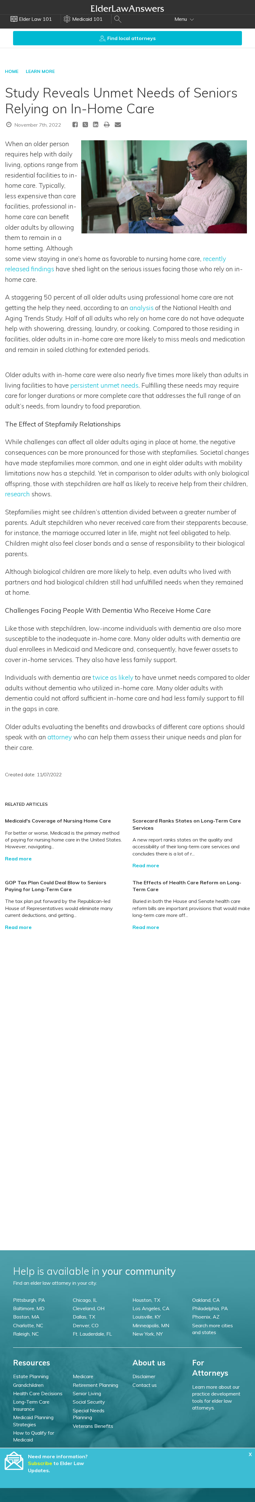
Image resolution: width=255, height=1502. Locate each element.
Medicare (83, 1376)
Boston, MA (26, 1317)
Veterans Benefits (93, 1426)
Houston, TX (146, 1300)
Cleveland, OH (88, 1308)
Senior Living (87, 1393)
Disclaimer (143, 1376)
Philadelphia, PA (210, 1308)
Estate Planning (31, 1376)
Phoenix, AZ (206, 1317)
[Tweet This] (85, 125)
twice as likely (113, 677)
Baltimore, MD (28, 1308)
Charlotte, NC (28, 1325)
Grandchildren (28, 1385)
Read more (18, 858)
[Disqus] (127, 1008)
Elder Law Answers (127, 8)
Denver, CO (86, 1325)
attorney (60, 737)
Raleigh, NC (26, 1334)
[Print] (107, 124)
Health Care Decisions (38, 1393)
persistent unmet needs (104, 385)
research (17, 494)
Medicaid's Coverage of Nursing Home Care (58, 821)
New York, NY (147, 1334)
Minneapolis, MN (150, 1325)
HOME (11, 71)
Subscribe (40, 1463)
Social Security (89, 1402)
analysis (142, 308)
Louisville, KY (146, 1317)
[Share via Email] (118, 124)
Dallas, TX (84, 1317)
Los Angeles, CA (150, 1308)
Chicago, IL (85, 1300)
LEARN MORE (40, 71)
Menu (181, 19)
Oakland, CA (206, 1300)
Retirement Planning (95, 1385)
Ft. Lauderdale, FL (92, 1334)
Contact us (144, 1385)
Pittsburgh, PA (29, 1300)
